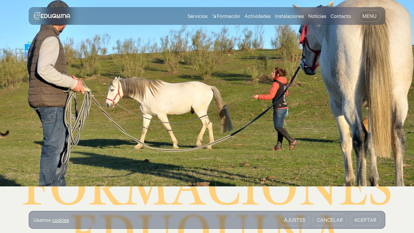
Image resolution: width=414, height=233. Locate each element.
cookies (60, 220)
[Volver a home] (52, 16)
